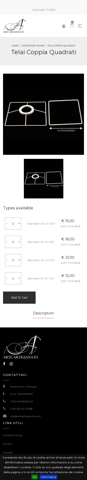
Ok (35, 477)
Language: (43, 9)
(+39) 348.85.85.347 (21, 401)
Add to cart (19, 297)
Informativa (48, 477)
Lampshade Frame (33, 45)
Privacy (7, 443)
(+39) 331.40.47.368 (21, 408)
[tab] (43, 314)
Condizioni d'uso (12, 435)
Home (15, 45)
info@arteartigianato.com (25, 416)
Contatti (8, 452)
